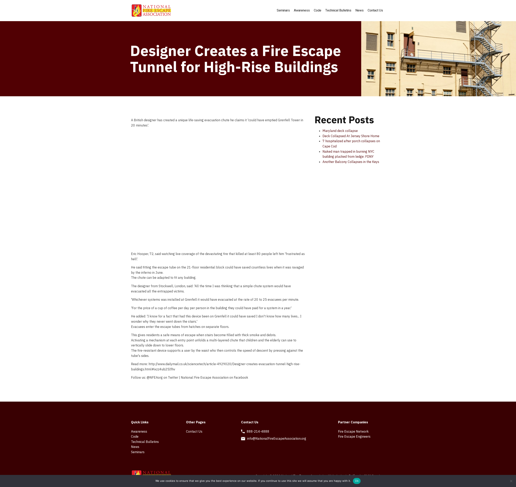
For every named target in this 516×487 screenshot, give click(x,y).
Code (317, 10)
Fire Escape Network (353, 431)
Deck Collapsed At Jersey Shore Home (350, 136)
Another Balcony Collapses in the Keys (350, 162)
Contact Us (375, 10)
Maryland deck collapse (340, 131)
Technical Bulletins (338, 10)
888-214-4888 (258, 431)
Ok (357, 480)
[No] (511, 481)
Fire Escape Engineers (354, 436)
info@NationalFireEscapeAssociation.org (276, 438)
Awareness (302, 10)
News (359, 10)
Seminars (283, 10)
